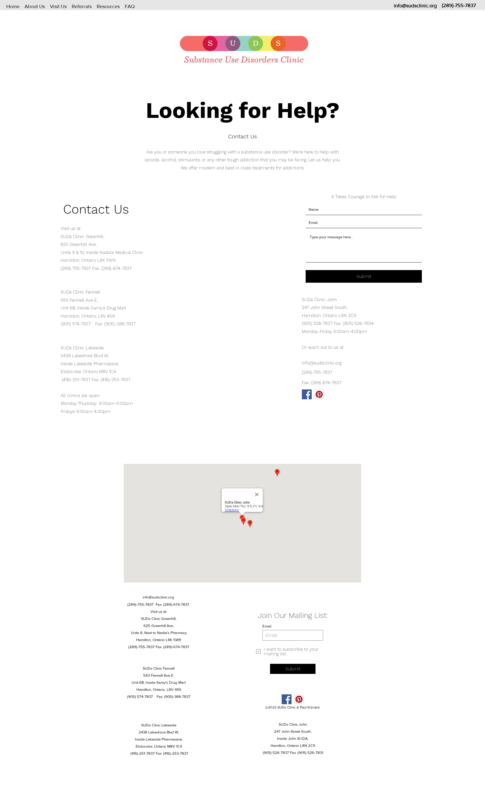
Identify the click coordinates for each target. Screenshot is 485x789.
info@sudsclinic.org (415, 5)
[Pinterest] (319, 394)
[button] (34, 6)
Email (266, 626)
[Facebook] (307, 394)
